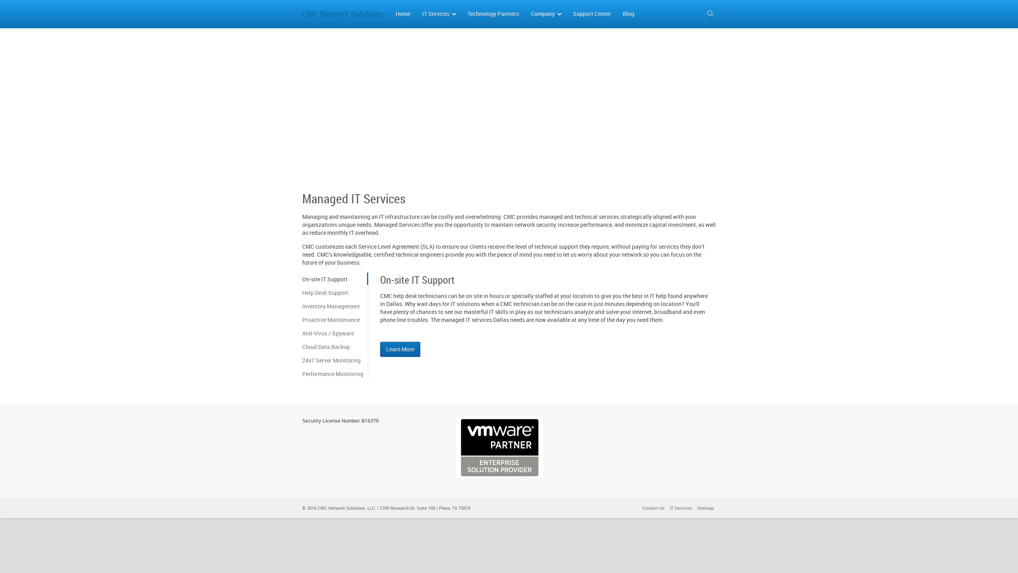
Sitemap (705, 508)
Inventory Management (331, 306)
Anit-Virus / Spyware (328, 333)
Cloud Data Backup (326, 347)
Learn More (400, 349)
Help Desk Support (325, 292)
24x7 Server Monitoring (331, 360)
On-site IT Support (325, 279)
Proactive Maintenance (331, 320)
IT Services (681, 508)
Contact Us (653, 508)
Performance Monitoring (332, 374)
